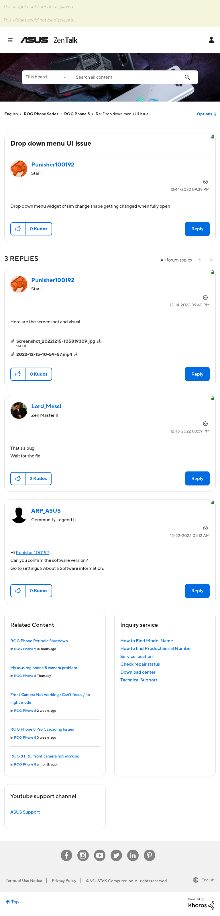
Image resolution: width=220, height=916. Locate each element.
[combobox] (134, 77)
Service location (136, 656)
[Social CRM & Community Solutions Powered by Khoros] (201, 904)
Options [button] (204, 114)
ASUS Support (25, 812)
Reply (197, 229)
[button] (18, 229)
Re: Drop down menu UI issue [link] (122, 114)
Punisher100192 (32, 553)
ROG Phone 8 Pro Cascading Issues (42, 729)
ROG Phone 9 (25, 649)
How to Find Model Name (146, 641)
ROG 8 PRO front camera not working (44, 756)
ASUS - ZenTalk (49, 40)
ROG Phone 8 (25, 676)
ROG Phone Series (41, 114)
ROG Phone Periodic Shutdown (39, 641)
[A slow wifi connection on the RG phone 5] (200, 260)
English (11, 114)
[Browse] (13, 40)
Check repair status (140, 664)
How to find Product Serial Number (156, 648)
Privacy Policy (64, 880)
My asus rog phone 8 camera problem (43, 668)
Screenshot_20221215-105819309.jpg (55, 341)
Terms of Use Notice (24, 880)
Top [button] (15, 902)
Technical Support (138, 680)
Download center (138, 672)
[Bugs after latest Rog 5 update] (210, 260)
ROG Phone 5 (77, 114)
